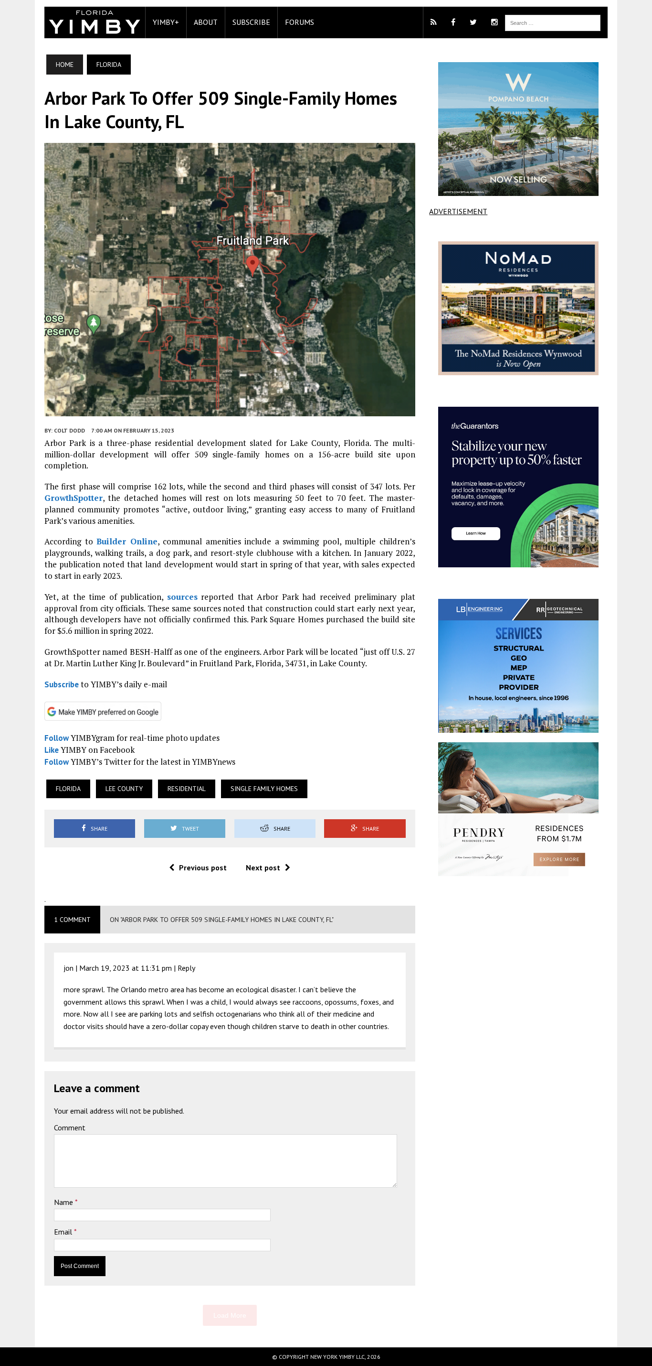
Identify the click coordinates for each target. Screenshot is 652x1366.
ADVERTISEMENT (458, 211)
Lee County (124, 788)
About (206, 22)
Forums (299, 22)
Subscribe (251, 22)
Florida (68, 788)
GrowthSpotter (73, 497)
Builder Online (127, 541)
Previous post (203, 867)
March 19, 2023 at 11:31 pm (125, 968)
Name (64, 1202)
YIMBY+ (166, 22)
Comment (69, 1127)
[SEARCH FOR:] (552, 22)
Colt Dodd (69, 430)
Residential (187, 788)
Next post (263, 867)
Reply (186, 968)
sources (182, 596)
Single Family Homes (264, 788)
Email (64, 1231)
